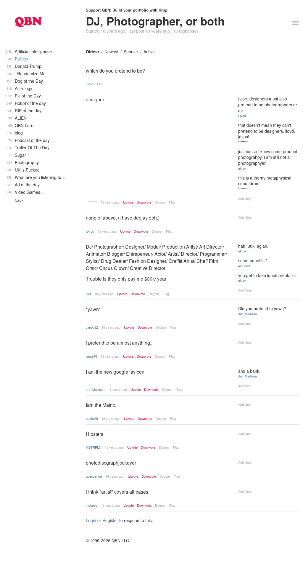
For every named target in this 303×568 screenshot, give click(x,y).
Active (149, 52)
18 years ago (110, 202)
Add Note (245, 198)
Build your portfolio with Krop (139, 10)
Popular (131, 52)
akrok (242, 168)
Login (91, 520)
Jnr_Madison (247, 313)
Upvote (128, 202)
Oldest (92, 52)
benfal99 (92, 418)
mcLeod (244, 265)
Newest (111, 52)
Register (110, 520)
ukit (88, 293)
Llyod (90, 83)
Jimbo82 (92, 327)
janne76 (91, 356)
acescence (94, 476)
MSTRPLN (93, 447)
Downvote (144, 202)
